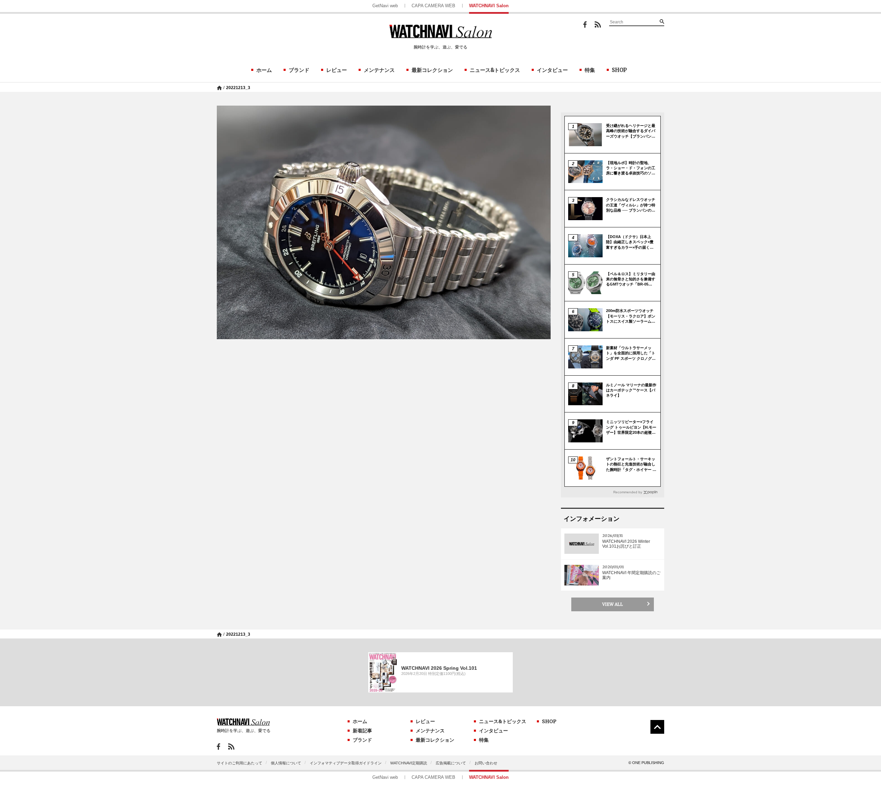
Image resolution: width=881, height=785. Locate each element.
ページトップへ (657, 727)
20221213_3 (238, 87)
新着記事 (362, 731)
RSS (598, 24)
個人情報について (286, 763)
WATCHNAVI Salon (489, 5)
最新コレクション (432, 70)
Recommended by (627, 492)
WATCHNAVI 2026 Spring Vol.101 (439, 668)
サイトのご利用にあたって (239, 763)
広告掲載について (451, 763)
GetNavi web (385, 5)
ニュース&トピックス (495, 70)
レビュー (336, 70)
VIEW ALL (612, 604)
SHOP (619, 70)
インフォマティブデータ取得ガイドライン (346, 763)
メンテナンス (379, 70)
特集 (590, 70)
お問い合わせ (486, 763)
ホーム (264, 70)
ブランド (299, 70)
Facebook (585, 24)
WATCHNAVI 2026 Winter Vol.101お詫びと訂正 (626, 544)
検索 (661, 21)
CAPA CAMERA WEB (433, 5)
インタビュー (552, 70)
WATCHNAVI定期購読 (408, 763)
